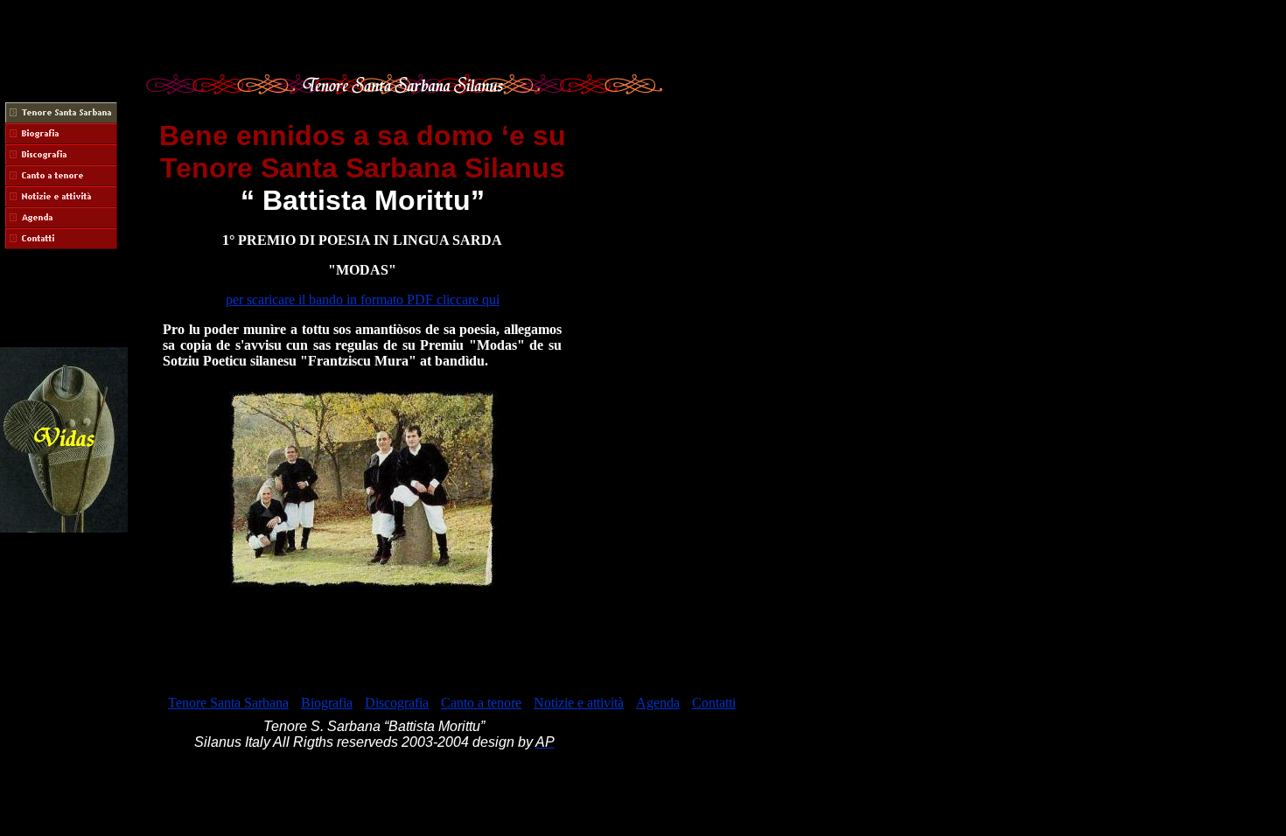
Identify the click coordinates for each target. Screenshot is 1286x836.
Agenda (658, 702)
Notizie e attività (579, 702)
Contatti (714, 702)
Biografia (327, 702)
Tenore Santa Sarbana (228, 702)
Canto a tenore (481, 702)
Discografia (397, 702)
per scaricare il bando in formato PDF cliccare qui (363, 299)
